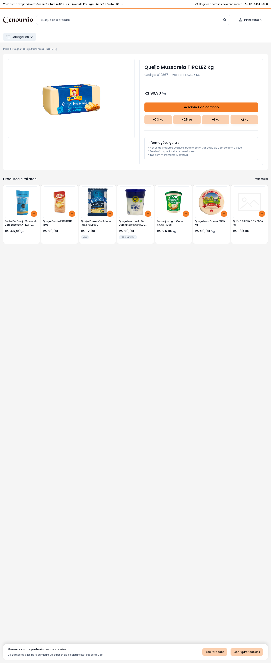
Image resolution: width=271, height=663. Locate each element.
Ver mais (261, 179)
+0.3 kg (158, 120)
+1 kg (215, 120)
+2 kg (244, 120)
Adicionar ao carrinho (201, 107)
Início (6, 49)
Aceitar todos (215, 652)
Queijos (16, 49)
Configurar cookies (247, 652)
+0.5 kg (187, 120)
